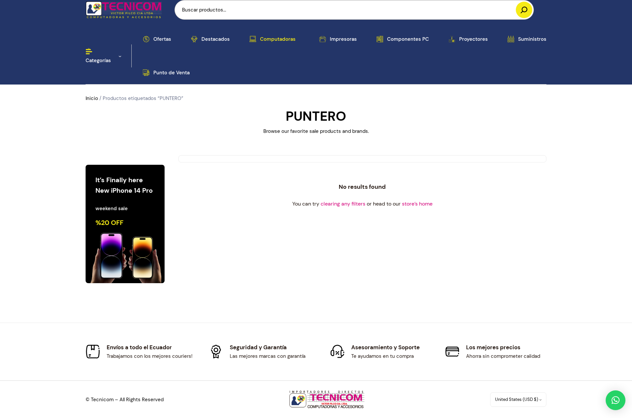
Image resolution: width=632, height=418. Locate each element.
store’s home (417, 203)
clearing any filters (343, 203)
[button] (615, 400)
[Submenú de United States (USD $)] (540, 399)
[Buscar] (524, 10)
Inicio (92, 98)
